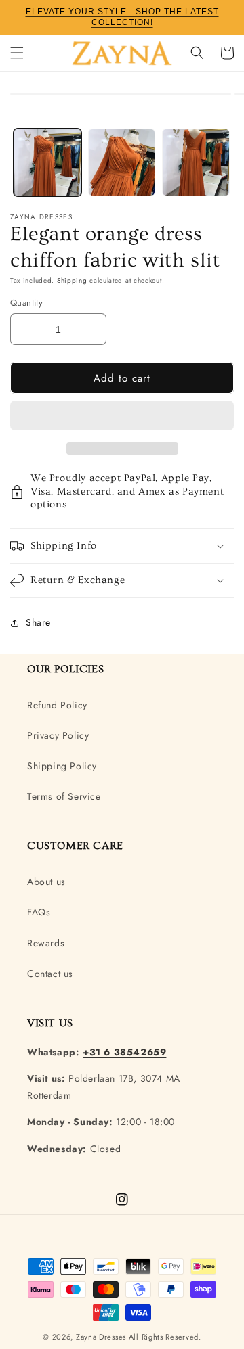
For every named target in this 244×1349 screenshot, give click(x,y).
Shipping (72, 280)
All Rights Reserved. (165, 1336)
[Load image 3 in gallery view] (196, 162)
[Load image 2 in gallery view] (122, 162)
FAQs (38, 912)
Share (38, 622)
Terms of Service (64, 796)
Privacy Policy (58, 735)
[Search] (197, 53)
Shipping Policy (62, 766)
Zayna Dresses (101, 1336)
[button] (122, 416)
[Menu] (17, 53)
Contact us (50, 973)
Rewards (45, 943)
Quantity (26, 302)
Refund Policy (57, 705)
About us (46, 881)
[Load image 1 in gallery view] (47, 162)
